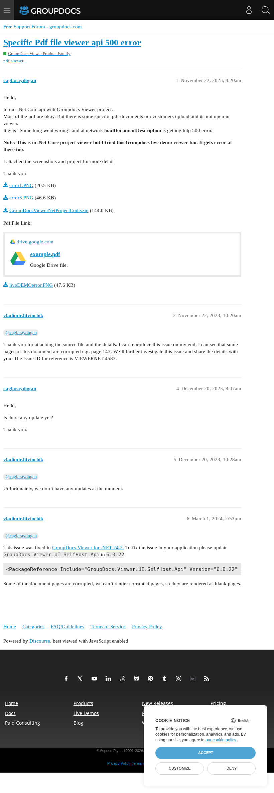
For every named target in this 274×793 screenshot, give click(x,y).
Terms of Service (108, 626)
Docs (10, 713)
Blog (78, 723)
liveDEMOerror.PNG (31, 285)
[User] (249, 10)
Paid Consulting (22, 723)
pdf (6, 60)
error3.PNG (21, 197)
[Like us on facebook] (67, 679)
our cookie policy (221, 740)
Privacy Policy (147, 626)
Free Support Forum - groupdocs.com (42, 26)
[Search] (265, 10)
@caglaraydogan (21, 332)
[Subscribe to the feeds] (207, 679)
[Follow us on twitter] (81, 679)
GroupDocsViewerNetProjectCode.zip (49, 210)
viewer (17, 60)
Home (9, 626)
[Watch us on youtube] (95, 679)
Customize (179, 768)
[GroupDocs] (59, 10)
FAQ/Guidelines (67, 626)
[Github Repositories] (137, 679)
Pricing (218, 703)
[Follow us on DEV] (193, 679)
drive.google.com (35, 241)
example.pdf (45, 254)
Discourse (39, 641)
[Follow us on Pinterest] (151, 679)
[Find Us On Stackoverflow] (123, 679)
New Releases (157, 703)
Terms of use (142, 763)
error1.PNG (21, 185)
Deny (232, 768)
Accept (205, 753)
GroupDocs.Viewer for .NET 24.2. (88, 547)
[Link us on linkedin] (109, 679)
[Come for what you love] (165, 679)
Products (83, 703)
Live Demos (86, 713)
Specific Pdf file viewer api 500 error (72, 42)
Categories (33, 626)
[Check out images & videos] (179, 679)
